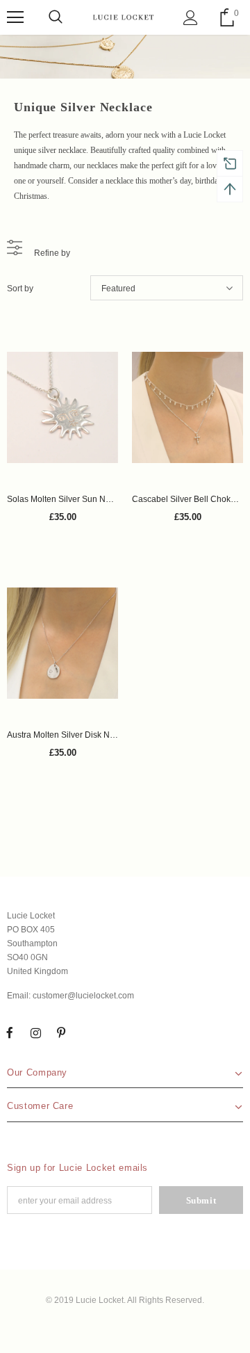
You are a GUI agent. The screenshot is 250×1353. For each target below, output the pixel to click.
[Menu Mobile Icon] (15, 17)
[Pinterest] (61, 1032)
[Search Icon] (55, 17)
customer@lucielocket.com (83, 995)
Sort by (20, 288)
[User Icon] (190, 17)
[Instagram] (35, 1032)
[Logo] (123, 17)
